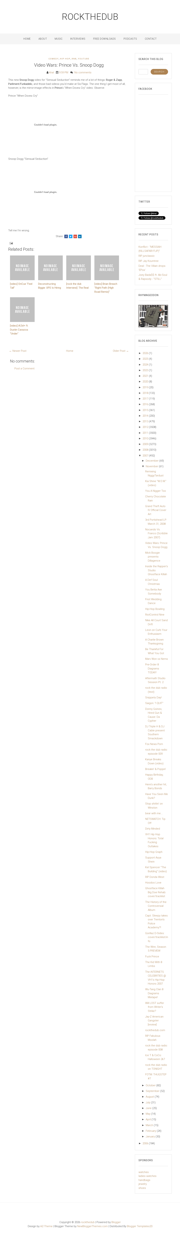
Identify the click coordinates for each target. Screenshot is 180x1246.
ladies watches (147, 1176)
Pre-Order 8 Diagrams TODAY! (152, 668)
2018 (146, 393)
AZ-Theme (46, 1226)
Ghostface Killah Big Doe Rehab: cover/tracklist (155, 892)
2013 (146, 421)
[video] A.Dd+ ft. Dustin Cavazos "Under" (19, 329)
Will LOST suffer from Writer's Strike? (154, 1007)
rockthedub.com (155, 1030)
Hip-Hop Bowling (155, 609)
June (149, 1108)
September (153, 1091)
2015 (146, 410)
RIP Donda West (154, 877)
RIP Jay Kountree (149, 261)
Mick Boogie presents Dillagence (152, 556)
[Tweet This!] (70, 236)
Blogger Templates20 (139, 1226)
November (152, 466)
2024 (146, 364)
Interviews (77, 38)
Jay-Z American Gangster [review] (154, 1020)
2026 (146, 353)
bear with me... (154, 813)
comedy (54, 59)
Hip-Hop (65, 59)
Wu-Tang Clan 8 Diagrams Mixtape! (154, 993)
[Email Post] (11, 243)
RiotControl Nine (154, 614)
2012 (146, 427)
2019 (146, 387)
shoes (142, 1188)
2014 (146, 415)
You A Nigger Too (155, 490)
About (42, 38)
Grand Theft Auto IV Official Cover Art (155, 510)
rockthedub (90, 17)
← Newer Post (17, 350)
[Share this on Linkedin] (80, 236)
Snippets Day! (153, 697)
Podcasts (130, 38)
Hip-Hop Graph (153, 852)
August (150, 1096)
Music (59, 38)
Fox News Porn (154, 744)
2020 (146, 381)
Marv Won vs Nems (156, 658)
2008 (146, 449)
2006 (146, 1143)
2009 (146, 444)
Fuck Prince (152, 956)
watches (144, 1172)
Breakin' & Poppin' (155, 769)
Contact (151, 38)
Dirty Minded (152, 828)
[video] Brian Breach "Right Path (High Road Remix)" (105, 287)
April (149, 1119)
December (152, 460)
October (151, 1085)
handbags (144, 1180)
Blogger (116, 1222)
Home (27, 38)
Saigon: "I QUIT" (154, 703)
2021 (146, 375)
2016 (146, 404)
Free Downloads (104, 38)
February (151, 1130)
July (148, 1102)
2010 (146, 438)
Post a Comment (24, 368)
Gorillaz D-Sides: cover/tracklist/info (156, 937)
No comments (82, 72)
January (151, 1136)
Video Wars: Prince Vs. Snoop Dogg (69, 65)
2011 (146, 432)
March (150, 1125)
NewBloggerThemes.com (92, 1226)
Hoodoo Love (153, 882)
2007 (146, 455)
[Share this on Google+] (75, 236)
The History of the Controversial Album (155, 906)
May (148, 1113)
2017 (146, 398)
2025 (146, 358)
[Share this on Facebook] (66, 236)
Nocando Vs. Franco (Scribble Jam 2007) (156, 533)
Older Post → (121, 350)
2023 (146, 370)
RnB (74, 59)
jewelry (143, 1184)
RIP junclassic (147, 255)
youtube (83, 59)
